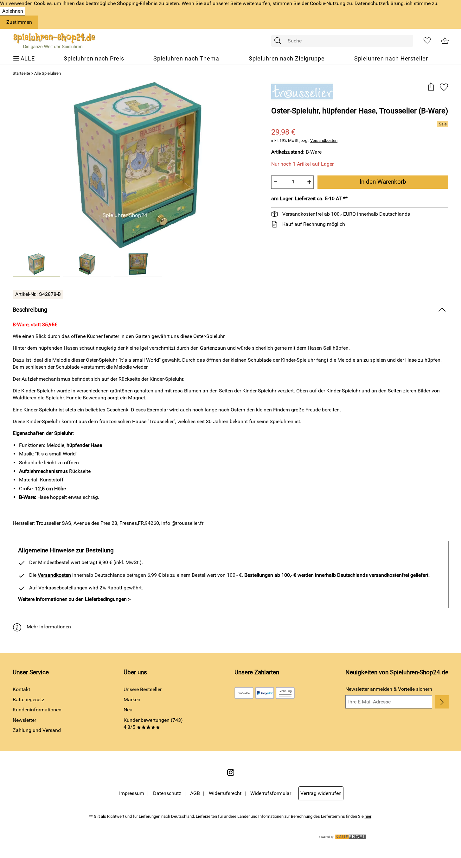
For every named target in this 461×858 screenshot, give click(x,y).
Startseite (21, 73)
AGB (195, 793)
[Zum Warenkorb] (445, 41)
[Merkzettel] (427, 41)
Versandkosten (323, 140)
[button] (431, 87)
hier (368, 816)
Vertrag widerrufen (321, 793)
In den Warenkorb (383, 181)
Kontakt (21, 689)
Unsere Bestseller (143, 689)
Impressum (131, 793)
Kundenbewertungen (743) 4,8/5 (153, 723)
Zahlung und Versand (37, 730)
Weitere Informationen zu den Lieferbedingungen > (74, 599)
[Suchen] (279, 41)
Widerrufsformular (270, 793)
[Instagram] (230, 772)
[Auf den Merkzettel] (444, 87)
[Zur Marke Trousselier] (302, 91)
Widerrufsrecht (225, 793)
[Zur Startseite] (54, 40)
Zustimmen (19, 22)
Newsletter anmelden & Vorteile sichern (388, 689)
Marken (132, 699)
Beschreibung (30, 310)
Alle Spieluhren (47, 73)
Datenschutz (167, 793)
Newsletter (24, 720)
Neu (128, 710)
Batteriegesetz (28, 699)
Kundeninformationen (37, 710)
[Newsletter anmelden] (441, 702)
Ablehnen (12, 11)
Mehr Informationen (49, 627)
